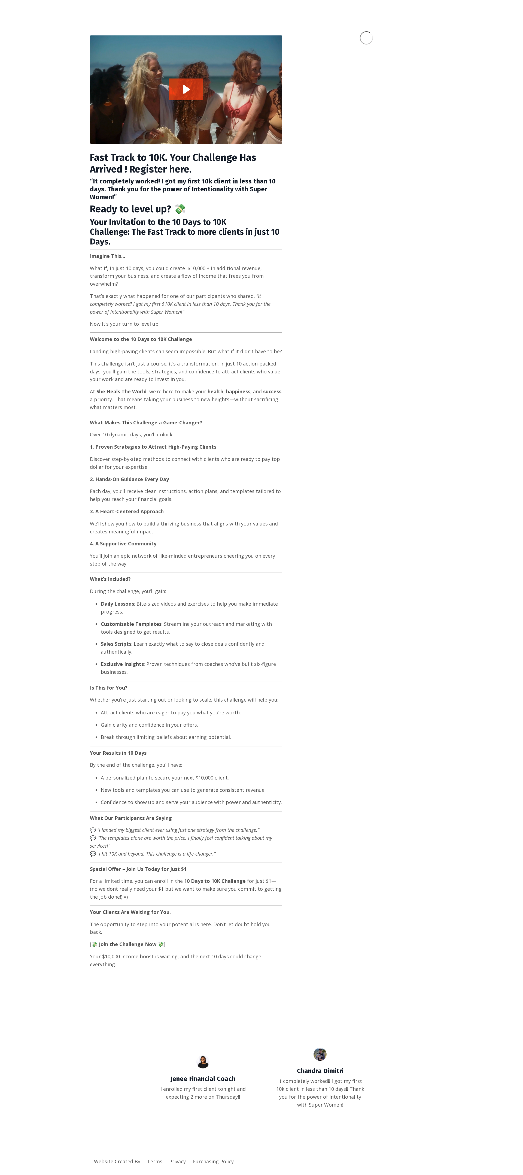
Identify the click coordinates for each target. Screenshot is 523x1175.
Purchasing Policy (213, 1161)
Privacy (177, 1161)
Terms (154, 1161)
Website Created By (117, 1161)
